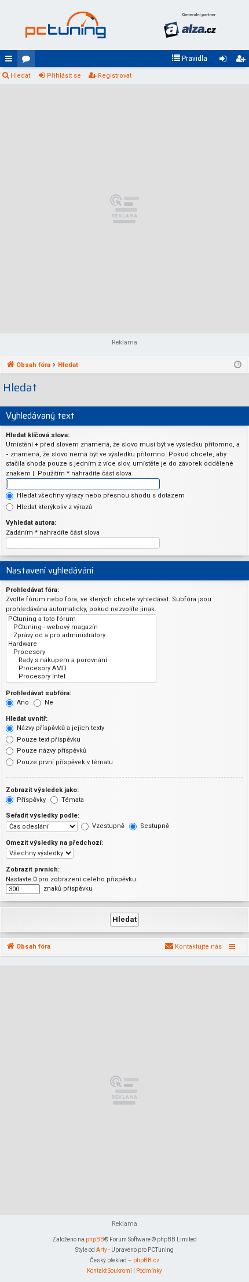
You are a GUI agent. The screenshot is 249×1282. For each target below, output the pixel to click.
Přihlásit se (64, 75)
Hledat (20, 75)
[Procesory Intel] (81, 677)
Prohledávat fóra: (32, 590)
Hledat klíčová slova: (37, 435)
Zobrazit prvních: (33, 869)
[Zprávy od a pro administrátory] (81, 635)
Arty (101, 1250)
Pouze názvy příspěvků (50, 750)
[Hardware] (81, 644)
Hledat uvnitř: (26, 718)
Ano (22, 702)
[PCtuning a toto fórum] (81, 619)
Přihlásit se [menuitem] (225, 61)
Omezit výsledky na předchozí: (54, 843)
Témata (72, 800)
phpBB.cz (146, 1260)
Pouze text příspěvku (47, 739)
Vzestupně (107, 826)
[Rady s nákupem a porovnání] (81, 660)
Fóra (28, 61)
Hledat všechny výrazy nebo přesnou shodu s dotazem (100, 495)
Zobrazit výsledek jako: (42, 790)
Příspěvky (30, 800)
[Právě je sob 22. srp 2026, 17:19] (237, 365)
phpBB (95, 1239)
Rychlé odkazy (11, 61)
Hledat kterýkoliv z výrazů (53, 507)
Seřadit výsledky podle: (42, 815)
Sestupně (153, 826)
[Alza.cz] (189, 25)
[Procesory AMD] (81, 668)
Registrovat (114, 75)
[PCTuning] (65, 25)
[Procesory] (81, 652)
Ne (48, 702)
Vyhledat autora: (31, 522)
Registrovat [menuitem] (242, 61)
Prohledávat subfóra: (38, 693)
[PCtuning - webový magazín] (81, 627)
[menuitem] (189, 58)
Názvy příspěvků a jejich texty (59, 728)
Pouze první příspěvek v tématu (64, 762)
